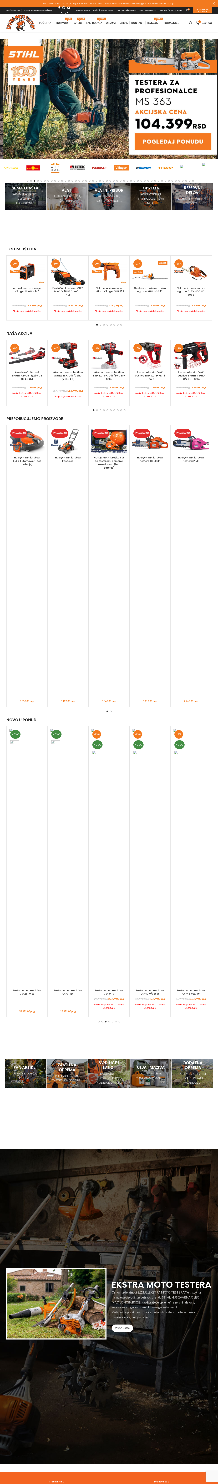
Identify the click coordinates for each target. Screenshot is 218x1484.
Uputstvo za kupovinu (126, 10)
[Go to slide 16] (79, 181)
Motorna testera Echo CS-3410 (109, 992)
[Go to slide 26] (114, 181)
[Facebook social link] (59, 7)
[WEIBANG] (77, 168)
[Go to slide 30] (127, 181)
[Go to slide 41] (165, 181)
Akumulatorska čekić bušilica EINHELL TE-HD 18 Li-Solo (150, 375)
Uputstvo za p (145, 10)
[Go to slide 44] (176, 181)
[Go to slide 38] (155, 181)
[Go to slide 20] (93, 181)
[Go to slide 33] (138, 181)
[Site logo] (20, 22)
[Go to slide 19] (89, 181)
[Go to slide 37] (152, 181)
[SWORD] (187, 168)
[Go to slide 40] (162, 181)
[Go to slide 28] (120, 181)
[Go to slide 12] (65, 181)
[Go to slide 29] (124, 181)
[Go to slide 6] (45, 181)
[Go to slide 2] (31, 181)
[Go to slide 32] (134, 181)
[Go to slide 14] (72, 181)
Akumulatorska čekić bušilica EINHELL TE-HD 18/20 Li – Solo (191, 375)
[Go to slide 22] (100, 181)
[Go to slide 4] (38, 181)
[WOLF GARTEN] (11, 168)
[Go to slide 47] (186, 181)
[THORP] (143, 168)
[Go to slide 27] (117, 181)
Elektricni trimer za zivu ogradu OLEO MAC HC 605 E (191, 291)
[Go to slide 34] (141, 181)
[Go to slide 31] (131, 181)
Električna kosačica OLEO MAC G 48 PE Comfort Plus (68, 291)
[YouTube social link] (68, 7)
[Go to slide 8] (52, 181)
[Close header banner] (213, 3)
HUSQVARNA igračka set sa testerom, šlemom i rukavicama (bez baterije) (109, 462)
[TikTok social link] (66, 12)
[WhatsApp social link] (62, 12)
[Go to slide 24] (107, 181)
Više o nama (122, 1328)
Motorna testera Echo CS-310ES (68, 992)
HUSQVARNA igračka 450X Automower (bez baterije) (27, 461)
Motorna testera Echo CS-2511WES (27, 992)
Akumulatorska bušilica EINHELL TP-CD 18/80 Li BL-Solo (109, 375)
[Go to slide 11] (62, 181)
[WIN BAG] (33, 168)
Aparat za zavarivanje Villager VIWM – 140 (27, 289)
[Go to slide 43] (172, 181)
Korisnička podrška (202, 10)
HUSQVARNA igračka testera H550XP (150, 459)
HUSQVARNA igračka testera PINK (191, 459)
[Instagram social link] (63, 7)
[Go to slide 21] (96, 181)
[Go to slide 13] (69, 181)
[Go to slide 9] (55, 181)
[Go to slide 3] (34, 181)
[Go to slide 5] (41, 181)
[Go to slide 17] (83, 181)
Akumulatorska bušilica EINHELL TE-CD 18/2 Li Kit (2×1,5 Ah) (68, 375)
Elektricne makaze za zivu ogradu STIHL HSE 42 (150, 289)
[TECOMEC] (165, 168)
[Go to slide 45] (179, 181)
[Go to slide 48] (189, 181)
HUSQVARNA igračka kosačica (68, 459)
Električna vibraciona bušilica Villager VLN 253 (109, 289)
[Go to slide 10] (58, 181)
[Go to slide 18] (86, 181)
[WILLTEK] (55, 168)
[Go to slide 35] (145, 181)
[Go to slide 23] (103, 181)
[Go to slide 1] (27, 181)
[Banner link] (25, 196)
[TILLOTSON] (121, 168)
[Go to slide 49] (193, 181)
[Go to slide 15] (76, 181)
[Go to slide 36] (148, 181)
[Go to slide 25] (110, 181)
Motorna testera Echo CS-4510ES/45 (191, 992)
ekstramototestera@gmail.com (37, 10)
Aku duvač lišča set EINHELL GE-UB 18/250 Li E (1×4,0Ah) (27, 375)
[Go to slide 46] (183, 181)
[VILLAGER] (99, 168)
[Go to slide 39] (158, 181)
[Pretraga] (190, 22)
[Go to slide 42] (169, 181)
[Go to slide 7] (48, 181)
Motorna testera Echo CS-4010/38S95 (150, 992)
